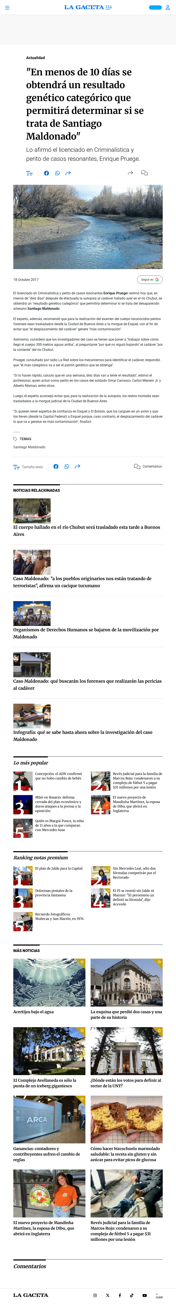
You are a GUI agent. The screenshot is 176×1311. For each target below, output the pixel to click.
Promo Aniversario (155, 7)
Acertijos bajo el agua (33, 1011)
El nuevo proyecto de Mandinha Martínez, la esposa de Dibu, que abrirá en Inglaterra (43, 1228)
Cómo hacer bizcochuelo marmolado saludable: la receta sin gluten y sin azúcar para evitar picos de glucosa (125, 1154)
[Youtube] (145, 1296)
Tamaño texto (32, 467)
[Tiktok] (132, 1296)
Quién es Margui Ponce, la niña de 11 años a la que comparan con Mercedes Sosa (59, 825)
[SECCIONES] (13, 7)
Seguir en (147, 279)
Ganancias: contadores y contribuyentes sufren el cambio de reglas (46, 1154)
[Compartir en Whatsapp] (57, 174)
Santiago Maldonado (29, 447)
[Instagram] (95, 1296)
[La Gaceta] (88, 7)
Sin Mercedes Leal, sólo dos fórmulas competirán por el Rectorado (134, 872)
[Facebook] (120, 1296)
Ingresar (168, 7)
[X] (108, 1296)
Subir (159, 1297)
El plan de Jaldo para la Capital (59, 868)
